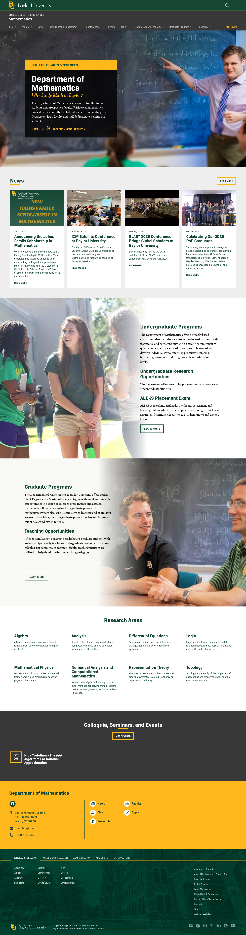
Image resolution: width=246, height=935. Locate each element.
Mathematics (20, 18)
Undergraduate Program (148, 26)
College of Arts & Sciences (26, 14)
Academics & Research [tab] (55, 857)
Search (64, 872)
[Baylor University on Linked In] (218, 927)
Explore (38, 129)
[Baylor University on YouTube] (232, 927)
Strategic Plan (67, 882)
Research (203, 26)
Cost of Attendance (203, 878)
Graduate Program (179, 26)
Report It (198, 904)
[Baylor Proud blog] (190, 927)
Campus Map (44, 872)
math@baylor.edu (26, 828)
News (40, 26)
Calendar (42, 867)
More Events (123, 736)
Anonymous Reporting (204, 868)
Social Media (67, 877)
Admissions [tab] (102, 857)
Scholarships (74, 128)
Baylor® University (72, 925)
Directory (42, 877)
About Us (58, 128)
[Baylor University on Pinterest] (225, 927)
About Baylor (20, 867)
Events (111, 26)
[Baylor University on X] (211, 927)
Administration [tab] (81, 857)
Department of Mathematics (39, 792)
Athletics (18, 872)
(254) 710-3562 (25, 835)
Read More (226, 181)
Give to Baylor (44, 882)
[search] (227, 5)
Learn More (152, 428)
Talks (123, 26)
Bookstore (19, 882)
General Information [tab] (25, 857)
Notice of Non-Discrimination (207, 899)
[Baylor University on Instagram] (204, 927)
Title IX (197, 909)
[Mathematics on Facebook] (12, 803)
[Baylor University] (29, 5)
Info (11, 26)
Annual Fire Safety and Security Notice (212, 873)
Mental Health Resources (206, 893)
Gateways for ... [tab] (122, 857)
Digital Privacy (201, 883)
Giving (234, 26)
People (25, 26)
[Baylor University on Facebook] (197, 927)
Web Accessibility (202, 914)
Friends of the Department (63, 26)
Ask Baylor (19, 877)
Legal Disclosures (202, 888)
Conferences (93, 26)
